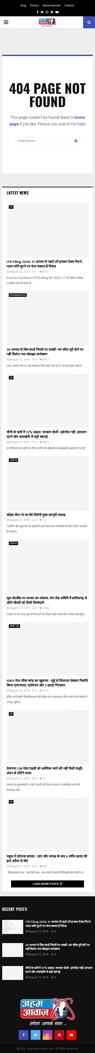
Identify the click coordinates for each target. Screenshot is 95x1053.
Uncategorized (18, 295)
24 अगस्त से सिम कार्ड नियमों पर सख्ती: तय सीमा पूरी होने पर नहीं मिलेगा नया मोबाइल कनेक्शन (45, 352)
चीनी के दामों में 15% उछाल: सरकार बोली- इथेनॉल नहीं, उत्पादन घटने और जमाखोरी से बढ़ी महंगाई (46, 434)
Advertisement (52, 5)
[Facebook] (23, 1035)
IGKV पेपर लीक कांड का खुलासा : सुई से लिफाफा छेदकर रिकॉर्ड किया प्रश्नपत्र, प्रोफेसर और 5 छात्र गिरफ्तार (47, 683)
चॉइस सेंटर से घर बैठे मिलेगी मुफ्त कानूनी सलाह (36, 515)
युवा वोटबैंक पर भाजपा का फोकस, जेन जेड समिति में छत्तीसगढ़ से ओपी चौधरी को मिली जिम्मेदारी (47, 600)
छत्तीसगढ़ (13, 460)
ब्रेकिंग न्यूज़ (14, 626)
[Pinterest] (59, 1035)
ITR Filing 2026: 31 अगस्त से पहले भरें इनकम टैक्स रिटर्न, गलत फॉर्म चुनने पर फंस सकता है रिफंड (44, 264)
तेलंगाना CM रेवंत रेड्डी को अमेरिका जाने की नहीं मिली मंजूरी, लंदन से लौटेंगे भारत (45, 771)
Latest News (17, 193)
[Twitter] (35, 1035)
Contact (69, 5)
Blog (23, 5)
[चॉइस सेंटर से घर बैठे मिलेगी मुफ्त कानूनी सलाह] (47, 483)
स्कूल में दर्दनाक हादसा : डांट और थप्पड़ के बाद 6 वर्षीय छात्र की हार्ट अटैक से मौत (47, 858)
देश (11, 207)
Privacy (34, 5)
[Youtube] (71, 1035)
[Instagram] (47, 1035)
